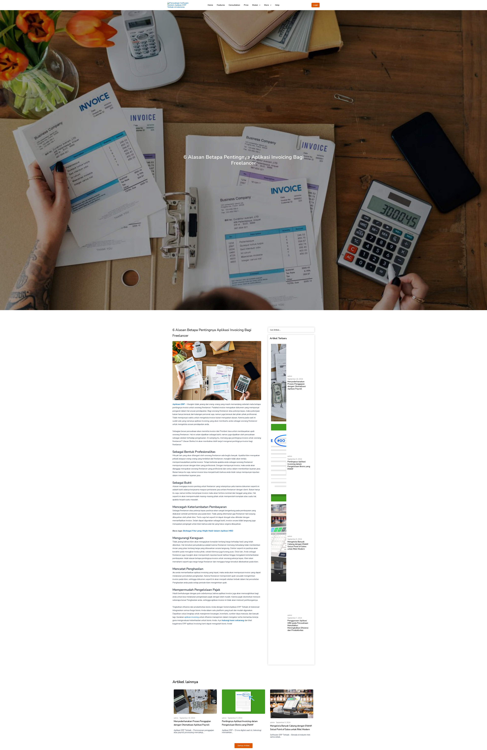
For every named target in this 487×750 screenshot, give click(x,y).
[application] (259, 5)
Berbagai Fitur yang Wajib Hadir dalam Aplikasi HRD (208, 530)
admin (290, 376)
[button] (315, 5)
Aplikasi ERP (178, 404)
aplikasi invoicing (191, 617)
